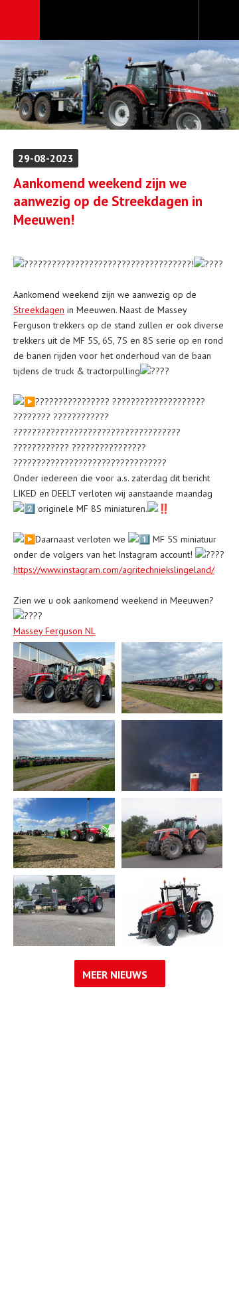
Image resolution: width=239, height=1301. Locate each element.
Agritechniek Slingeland (119, 20)
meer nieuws (114, 974)
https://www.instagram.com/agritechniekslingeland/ (113, 570)
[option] (119, 85)
